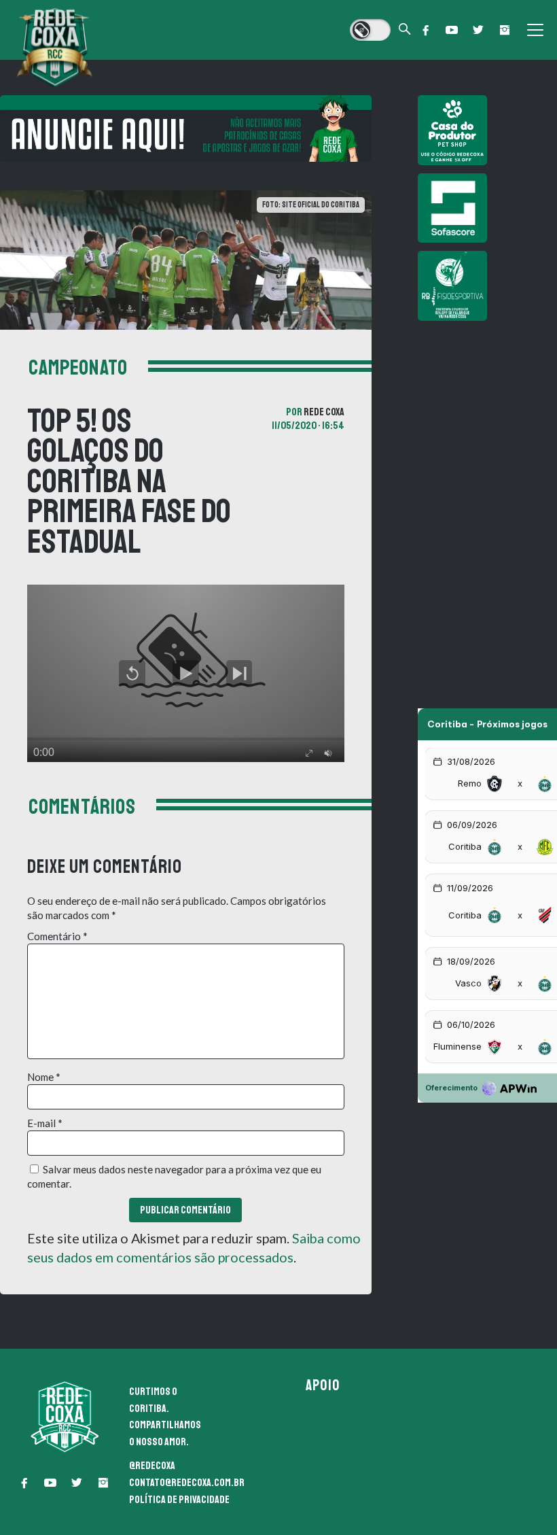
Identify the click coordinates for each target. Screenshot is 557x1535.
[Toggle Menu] (535, 30)
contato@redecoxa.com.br (187, 1482)
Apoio (323, 1385)
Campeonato (78, 367)
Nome (43, 1077)
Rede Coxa (324, 412)
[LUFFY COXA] (186, 128)
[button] (425, 30)
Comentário (57, 936)
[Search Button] (405, 30)
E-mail (44, 1123)
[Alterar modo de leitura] (370, 29)
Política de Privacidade (179, 1499)
